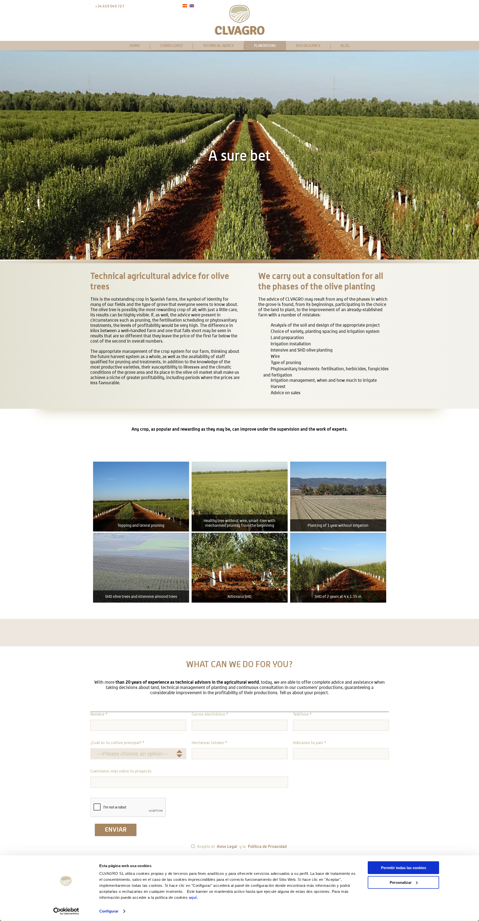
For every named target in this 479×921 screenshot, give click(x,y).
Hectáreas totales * (209, 743)
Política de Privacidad (267, 847)
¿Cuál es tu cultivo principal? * (117, 743)
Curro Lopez (171, 45)
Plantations (265, 45)
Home (135, 45)
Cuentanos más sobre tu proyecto (120, 772)
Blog (345, 45)
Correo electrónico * (210, 715)
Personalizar (401, 882)
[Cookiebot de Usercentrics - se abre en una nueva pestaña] (66, 911)
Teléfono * (302, 715)
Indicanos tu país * (309, 743)
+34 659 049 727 (109, 6)
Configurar (109, 911)
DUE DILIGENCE (308, 45)
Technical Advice (218, 45)
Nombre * (99, 715)
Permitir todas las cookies (403, 868)
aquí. (193, 897)
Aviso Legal (227, 847)
